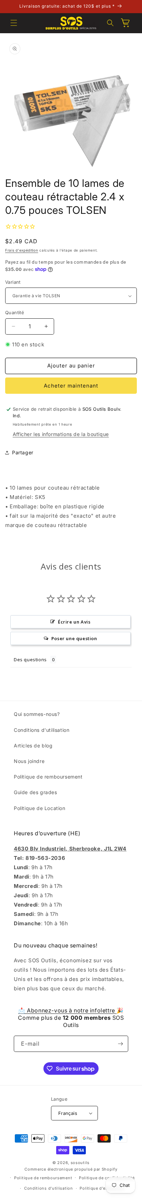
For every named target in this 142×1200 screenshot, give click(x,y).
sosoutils (80, 1162)
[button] (13, 22)
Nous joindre (29, 761)
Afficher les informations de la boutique (61, 434)
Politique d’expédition (102, 1188)
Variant (13, 282)
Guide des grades (35, 792)
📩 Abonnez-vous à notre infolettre (67, 1010)
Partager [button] (22, 452)
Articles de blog (33, 745)
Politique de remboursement (48, 777)
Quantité (14, 312)
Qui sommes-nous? (37, 714)
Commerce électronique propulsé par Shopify (70, 1169)
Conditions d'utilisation (41, 730)
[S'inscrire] (120, 1044)
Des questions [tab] (30, 659)
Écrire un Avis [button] (74, 622)
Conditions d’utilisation (48, 1188)
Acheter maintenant (71, 385)
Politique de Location (39, 808)
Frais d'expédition (21, 250)
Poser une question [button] (74, 638)
